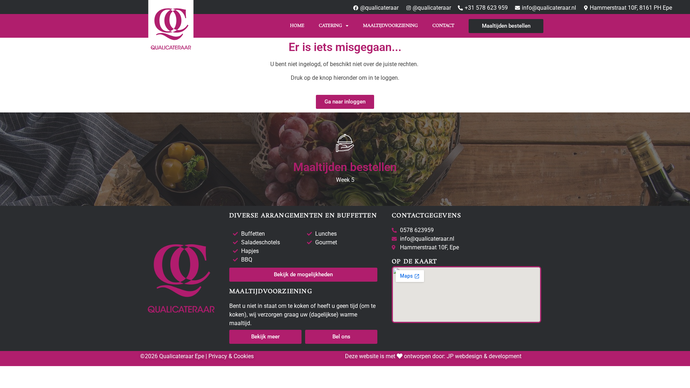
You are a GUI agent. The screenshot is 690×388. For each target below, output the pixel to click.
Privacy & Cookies (230, 356)
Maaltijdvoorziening (390, 26)
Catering (330, 26)
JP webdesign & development (484, 356)
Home (297, 26)
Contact (443, 26)
